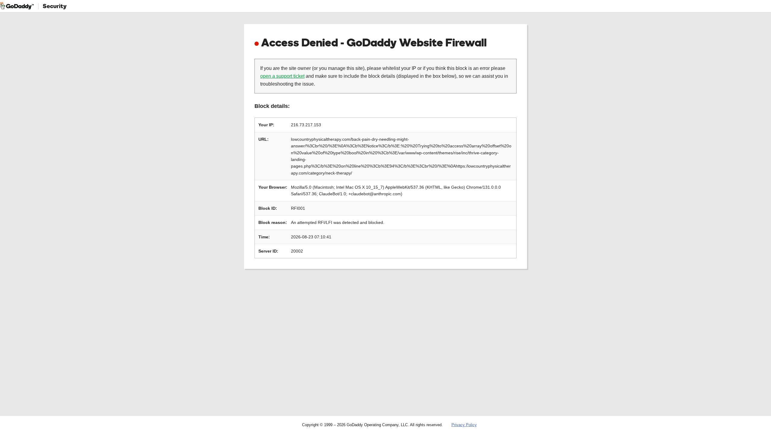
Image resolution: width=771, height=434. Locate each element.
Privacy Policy (464, 425)
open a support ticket (282, 76)
